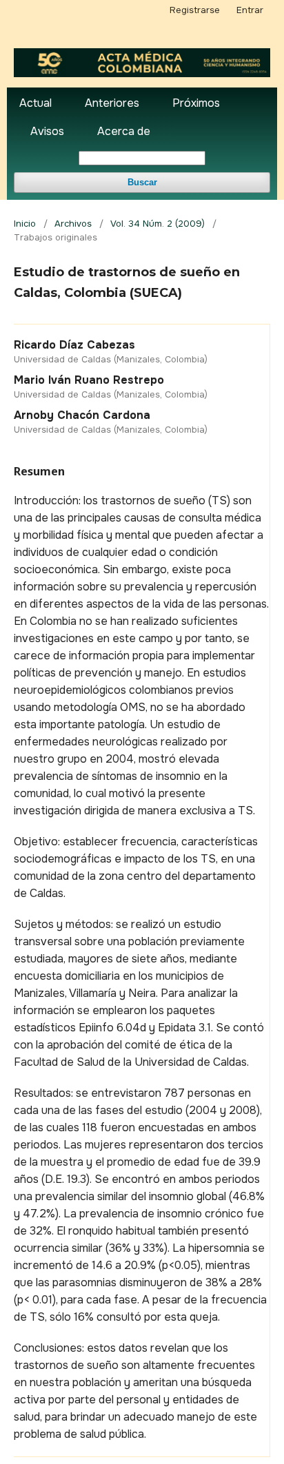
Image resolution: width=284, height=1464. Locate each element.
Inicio (25, 223)
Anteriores (112, 103)
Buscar (142, 182)
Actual (35, 103)
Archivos (73, 223)
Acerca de (123, 131)
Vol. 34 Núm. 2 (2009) (157, 223)
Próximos (196, 103)
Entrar (249, 10)
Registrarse (195, 10)
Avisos (47, 131)
